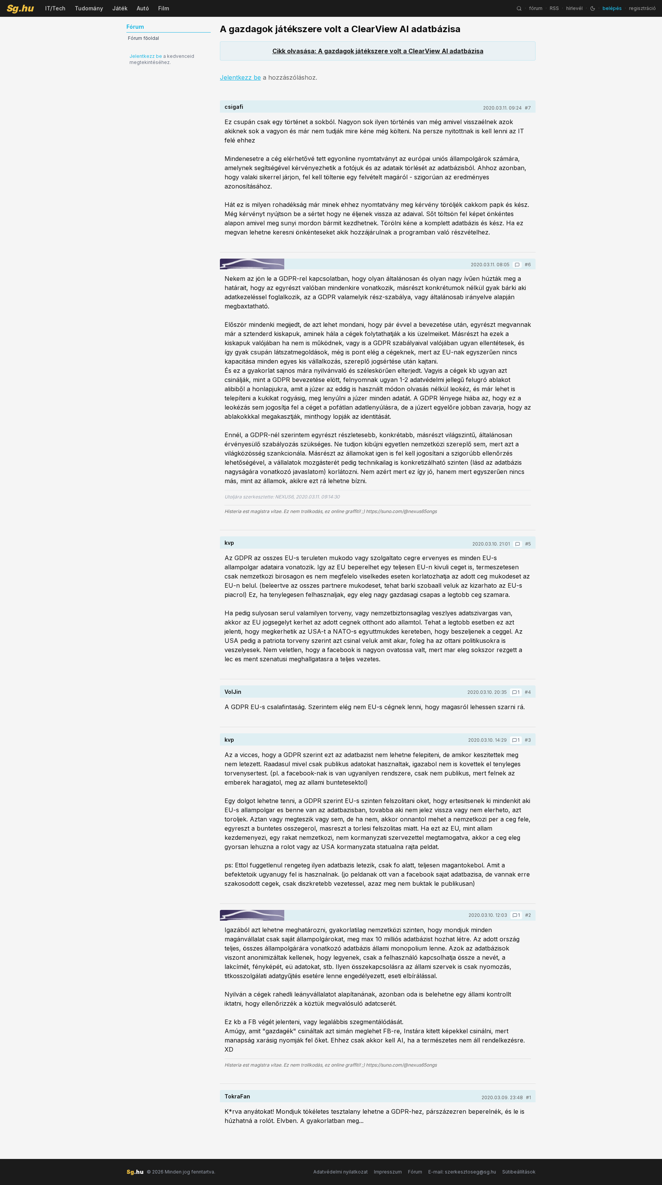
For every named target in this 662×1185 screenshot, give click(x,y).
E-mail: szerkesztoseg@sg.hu (462, 1172)
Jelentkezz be (145, 56)
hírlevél (574, 8)
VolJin (232, 691)
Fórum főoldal (143, 38)
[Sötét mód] (592, 8)
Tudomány (89, 8)
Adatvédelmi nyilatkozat (340, 1172)
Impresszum (388, 1172)
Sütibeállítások (519, 1172)
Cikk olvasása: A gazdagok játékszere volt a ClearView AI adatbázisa (377, 51)
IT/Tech (55, 8)
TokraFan (237, 1096)
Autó (143, 8)
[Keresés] (519, 8)
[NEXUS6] (252, 264)
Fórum (415, 1172)
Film (163, 8)
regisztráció (642, 8)
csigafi (233, 106)
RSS (554, 8)
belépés (612, 8)
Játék (120, 8)
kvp (229, 542)
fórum (535, 8)
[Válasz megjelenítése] (517, 265)
